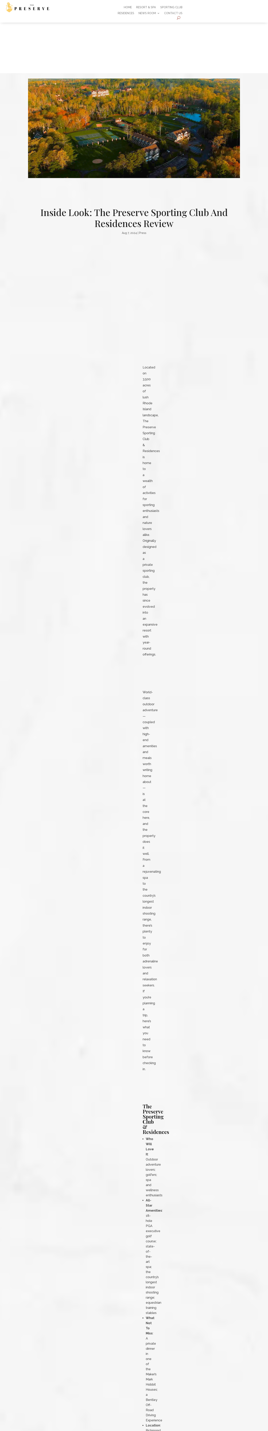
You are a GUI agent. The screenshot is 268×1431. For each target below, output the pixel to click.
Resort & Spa (146, 7)
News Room (147, 13)
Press (142, 232)
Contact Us (173, 13)
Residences (126, 13)
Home (128, 7)
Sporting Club (171, 7)
